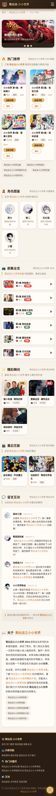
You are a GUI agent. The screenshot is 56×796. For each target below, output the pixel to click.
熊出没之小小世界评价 (13, 175)
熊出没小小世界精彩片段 (13, 770)
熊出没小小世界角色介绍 (18, 713)
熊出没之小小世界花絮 (34, 770)
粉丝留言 (6, 781)
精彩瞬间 (6, 755)
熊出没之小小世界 (17, 12)
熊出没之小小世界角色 (30, 766)
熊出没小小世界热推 (16, 702)
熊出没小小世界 (17, 64)
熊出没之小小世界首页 (17, 697)
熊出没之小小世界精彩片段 (15, 170)
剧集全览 (28, 744)
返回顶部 (23, 781)
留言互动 (23, 755)
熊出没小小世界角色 (35, 164)
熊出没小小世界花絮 (41, 170)
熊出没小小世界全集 (12, 164)
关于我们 (32, 755)
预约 (8, 106)
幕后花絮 (14, 755)
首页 (4, 12)
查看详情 (9, 100)
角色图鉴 (19, 744)
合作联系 (14, 781)
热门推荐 (10, 744)
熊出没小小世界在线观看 (18, 708)
